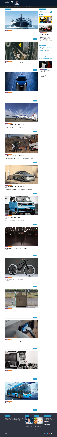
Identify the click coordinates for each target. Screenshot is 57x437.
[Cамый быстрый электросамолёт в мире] (21, 103)
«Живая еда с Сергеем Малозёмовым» (37, 426)
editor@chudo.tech (46, 421)
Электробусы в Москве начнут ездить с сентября (16, 402)
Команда (34, 6)
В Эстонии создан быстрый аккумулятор (14, 341)
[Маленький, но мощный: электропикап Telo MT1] (45, 25)
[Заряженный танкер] (21, 11)
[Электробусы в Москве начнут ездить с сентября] (21, 382)
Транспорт (10, 30)
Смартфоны (44, 69)
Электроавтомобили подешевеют (13, 217)
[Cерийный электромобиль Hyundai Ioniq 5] (21, 165)
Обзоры (11, 6)
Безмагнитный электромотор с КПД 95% (14, 62)
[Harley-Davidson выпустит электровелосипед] (21, 258)
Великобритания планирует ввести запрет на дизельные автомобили (21, 310)
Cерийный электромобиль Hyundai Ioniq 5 (14, 186)
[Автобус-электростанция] (21, 351)
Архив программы (17, 6)
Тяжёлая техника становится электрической (15, 155)
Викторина (30, 6)
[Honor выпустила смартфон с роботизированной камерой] (45, 61)
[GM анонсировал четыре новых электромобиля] (21, 227)
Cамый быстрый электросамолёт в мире (14, 124)
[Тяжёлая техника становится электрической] (21, 134)
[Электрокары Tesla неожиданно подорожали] (21, 72)
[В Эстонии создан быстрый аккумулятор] (21, 320)
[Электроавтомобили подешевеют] (21, 196)
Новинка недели (24, 6)
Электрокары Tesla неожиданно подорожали (15, 93)
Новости (6, 6)
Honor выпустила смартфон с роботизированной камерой (45, 71)
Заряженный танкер (9, 31)
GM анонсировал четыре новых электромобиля (16, 248)
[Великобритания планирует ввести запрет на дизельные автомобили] (21, 289)
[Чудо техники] (12, 1)
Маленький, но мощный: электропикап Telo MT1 (44, 35)
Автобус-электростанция (10, 371)
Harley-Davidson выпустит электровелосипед (15, 279)
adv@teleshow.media (47, 424)
